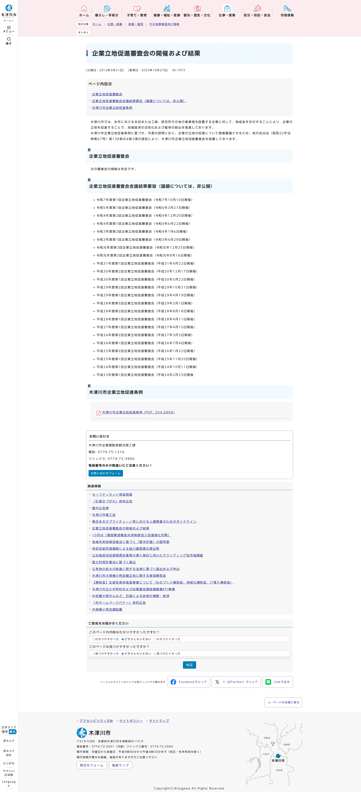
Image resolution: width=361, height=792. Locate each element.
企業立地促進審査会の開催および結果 (120, 528)
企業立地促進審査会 (107, 94)
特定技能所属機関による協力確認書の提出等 (125, 548)
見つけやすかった (107, 653)
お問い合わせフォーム (106, 473)
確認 (189, 664)
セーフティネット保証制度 (112, 494)
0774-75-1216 (111, 451)
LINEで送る (282, 682)
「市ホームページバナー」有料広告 (119, 602)
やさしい (9, 773)
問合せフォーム (91, 765)
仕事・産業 (115, 24)
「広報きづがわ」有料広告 (112, 501)
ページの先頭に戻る (286, 702)
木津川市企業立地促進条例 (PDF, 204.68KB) (138, 412)
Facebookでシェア (193, 682)
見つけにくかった (168, 653)
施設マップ (120, 765)
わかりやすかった (107, 639)
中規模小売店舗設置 (107, 609)
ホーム (97, 24)
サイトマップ (159, 720)
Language (9, 783)
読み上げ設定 (8, 753)
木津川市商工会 (104, 514)
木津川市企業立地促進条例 (112, 107)
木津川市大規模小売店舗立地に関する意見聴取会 (129, 575)
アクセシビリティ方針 (96, 720)
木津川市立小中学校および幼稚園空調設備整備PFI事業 (133, 589)
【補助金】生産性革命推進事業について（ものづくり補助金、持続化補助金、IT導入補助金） (163, 582)
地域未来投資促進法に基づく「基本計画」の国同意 (131, 541)
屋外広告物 (100, 508)
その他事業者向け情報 (164, 24)
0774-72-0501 (103, 746)
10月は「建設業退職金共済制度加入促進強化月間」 (131, 535)
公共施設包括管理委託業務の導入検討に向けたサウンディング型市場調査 (147, 555)
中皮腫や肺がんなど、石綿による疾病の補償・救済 (131, 595)
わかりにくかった (168, 639)
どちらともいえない (137, 639)
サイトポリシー (131, 720)
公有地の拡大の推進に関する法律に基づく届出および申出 (136, 568)
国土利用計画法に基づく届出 (114, 562)
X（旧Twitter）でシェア (240, 682)
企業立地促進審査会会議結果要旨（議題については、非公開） (139, 101)
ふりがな (9, 763)
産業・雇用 (135, 24)
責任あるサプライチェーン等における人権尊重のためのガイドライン (144, 521)
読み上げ (8, 740)
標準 (5, 731)
